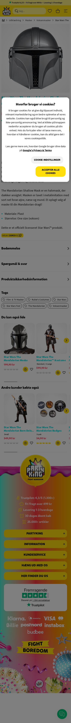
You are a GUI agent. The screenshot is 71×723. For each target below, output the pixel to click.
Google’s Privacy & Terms (37, 150)
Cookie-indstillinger (47, 159)
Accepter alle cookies (50, 171)
